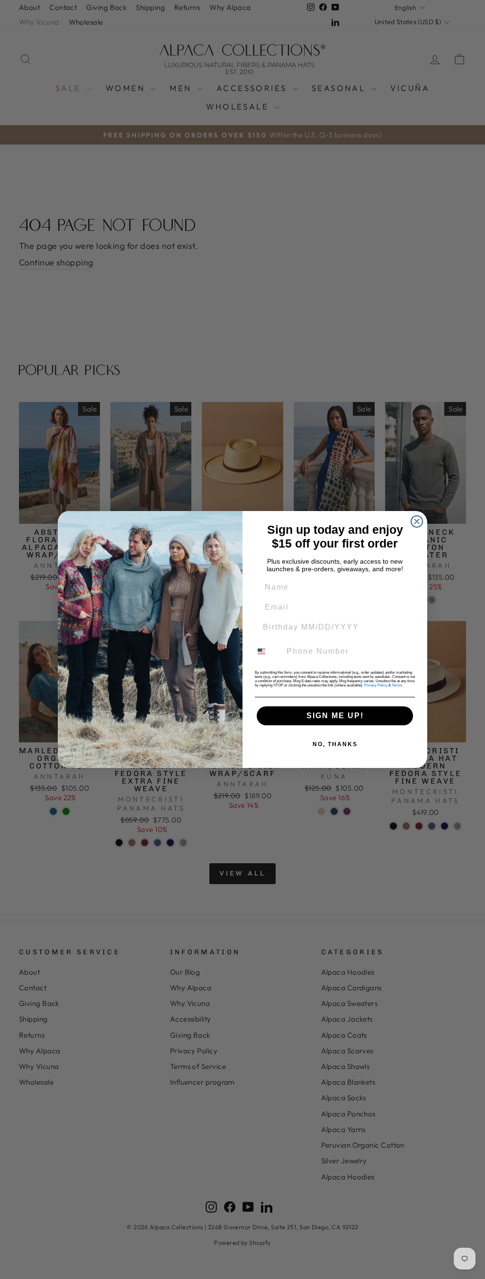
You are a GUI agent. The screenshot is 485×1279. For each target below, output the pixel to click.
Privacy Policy (375, 685)
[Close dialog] (416, 521)
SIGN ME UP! (335, 716)
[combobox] (267, 651)
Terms (397, 685)
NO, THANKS (335, 744)
